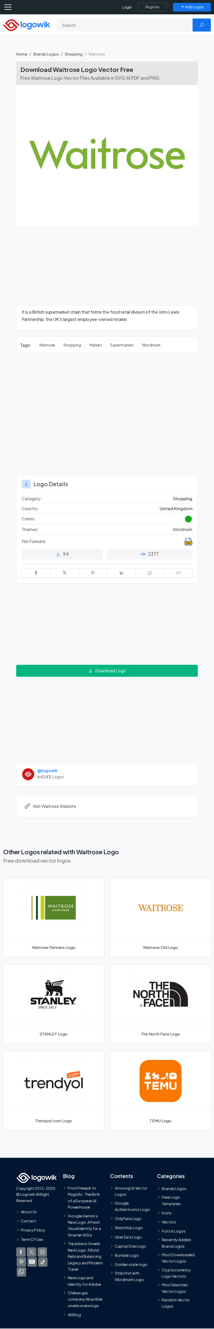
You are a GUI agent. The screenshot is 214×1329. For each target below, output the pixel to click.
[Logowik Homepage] (26, 24)
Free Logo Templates (171, 1200)
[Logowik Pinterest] (21, 1261)
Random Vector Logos (176, 1302)
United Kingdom (176, 508)
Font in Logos (174, 1231)
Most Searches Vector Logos (175, 1287)
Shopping (73, 53)
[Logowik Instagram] (42, 1252)
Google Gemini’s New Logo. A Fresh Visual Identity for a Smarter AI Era (84, 1225)
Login (127, 7)
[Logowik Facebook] (21, 1252)
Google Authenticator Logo (132, 1205)
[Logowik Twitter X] (31, 1252)
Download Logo (110, 670)
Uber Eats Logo (128, 1236)
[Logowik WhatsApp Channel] (21, 1271)
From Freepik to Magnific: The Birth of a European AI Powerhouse (84, 1197)
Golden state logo (131, 1264)
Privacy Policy (33, 1230)
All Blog (74, 1314)
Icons (166, 1212)
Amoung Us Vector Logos (131, 1191)
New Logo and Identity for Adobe (84, 1280)
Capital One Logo (130, 1245)
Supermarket (122, 345)
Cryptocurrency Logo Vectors (176, 1272)
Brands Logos (46, 53)
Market (96, 345)
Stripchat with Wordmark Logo (129, 1276)
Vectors (169, 1222)
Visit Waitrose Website (54, 806)
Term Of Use (32, 1239)
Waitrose (47, 345)
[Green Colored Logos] (188, 519)
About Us (29, 1211)
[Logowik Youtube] (32, 1261)
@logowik (47, 770)
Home (21, 53)
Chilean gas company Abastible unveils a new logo (85, 1299)
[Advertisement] (107, 268)
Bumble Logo (127, 1255)
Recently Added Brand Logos (176, 1242)
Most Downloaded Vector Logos (178, 1257)
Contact (28, 1220)
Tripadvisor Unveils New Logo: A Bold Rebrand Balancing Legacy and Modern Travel (85, 1256)
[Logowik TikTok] (42, 1261)
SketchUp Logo (129, 1227)
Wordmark (151, 345)
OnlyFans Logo (128, 1218)
